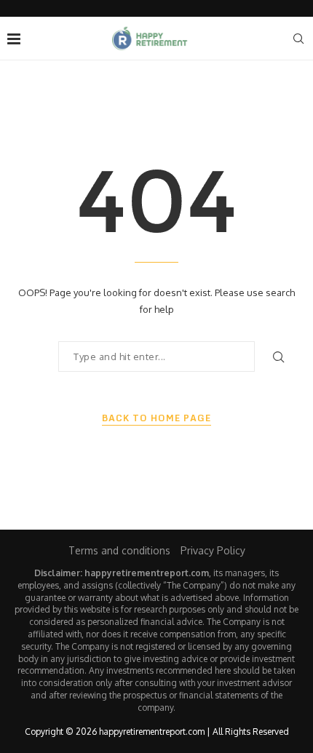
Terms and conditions (119, 550)
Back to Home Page (156, 418)
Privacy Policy (213, 550)
